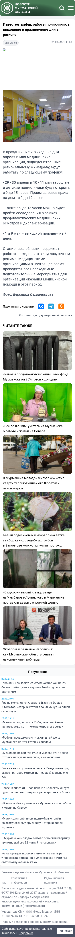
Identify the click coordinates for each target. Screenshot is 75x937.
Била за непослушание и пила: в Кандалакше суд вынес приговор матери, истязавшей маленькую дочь (35, 772)
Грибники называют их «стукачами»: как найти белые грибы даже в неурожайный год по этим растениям (33, 687)
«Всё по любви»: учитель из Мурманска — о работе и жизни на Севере (36, 805)
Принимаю (65, 931)
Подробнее (26, 933)
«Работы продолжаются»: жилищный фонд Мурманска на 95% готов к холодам (30, 739)
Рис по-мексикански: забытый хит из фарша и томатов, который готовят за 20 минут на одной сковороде (35, 707)
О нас (3, 880)
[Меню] (71, 8)
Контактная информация (19, 880)
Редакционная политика (54, 880)
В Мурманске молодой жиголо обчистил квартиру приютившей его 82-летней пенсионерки (35, 840)
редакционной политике (56, 315)
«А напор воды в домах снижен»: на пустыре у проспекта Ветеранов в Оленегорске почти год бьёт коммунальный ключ (34, 857)
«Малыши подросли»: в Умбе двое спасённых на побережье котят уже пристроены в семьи (32, 724)
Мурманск (11, 42)
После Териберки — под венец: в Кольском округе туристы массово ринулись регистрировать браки (35, 790)
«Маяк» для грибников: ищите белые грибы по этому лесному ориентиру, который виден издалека (32, 822)
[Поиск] (62, 8)
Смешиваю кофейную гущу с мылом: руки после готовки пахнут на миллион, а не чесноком (34, 755)
